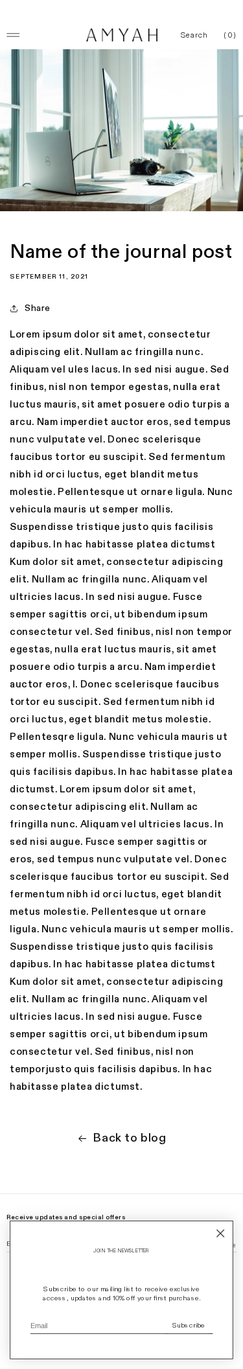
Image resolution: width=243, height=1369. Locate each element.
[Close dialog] (220, 1233)
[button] (194, 35)
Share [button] (38, 308)
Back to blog (129, 1138)
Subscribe (188, 1325)
